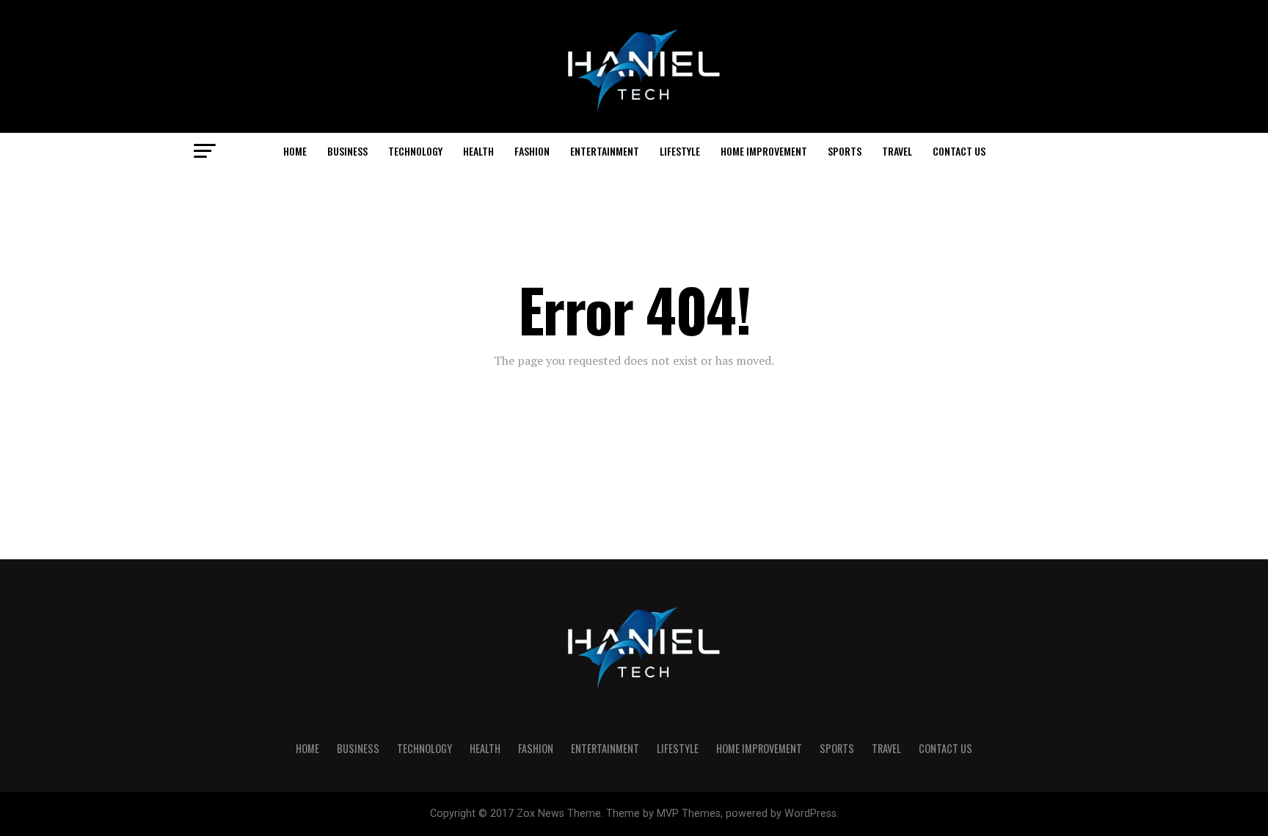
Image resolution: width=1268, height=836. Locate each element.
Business (347, 151)
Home (295, 151)
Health (478, 151)
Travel (897, 151)
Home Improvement (764, 151)
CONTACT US (959, 151)
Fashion (532, 151)
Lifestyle (680, 151)
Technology (415, 151)
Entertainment (604, 151)
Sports (844, 151)
